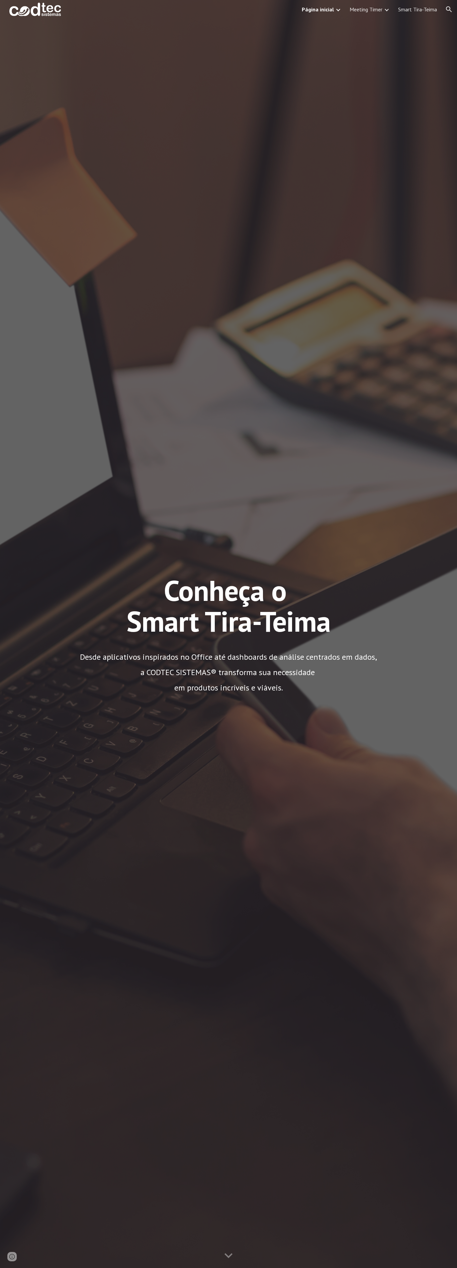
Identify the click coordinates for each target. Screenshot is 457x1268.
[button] (449, 9)
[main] (228, 608)
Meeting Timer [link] (366, 9)
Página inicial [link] (318, 9)
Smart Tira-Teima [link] (417, 9)
